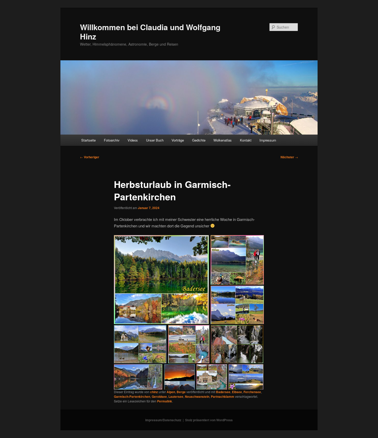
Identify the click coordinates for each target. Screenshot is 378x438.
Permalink (164, 401)
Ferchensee (252, 392)
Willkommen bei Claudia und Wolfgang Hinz (150, 31)
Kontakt (245, 140)
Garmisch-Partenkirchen (132, 396)
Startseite (88, 140)
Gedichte (198, 140)
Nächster (289, 157)
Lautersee (175, 396)
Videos (133, 140)
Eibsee (237, 392)
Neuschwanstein (197, 396)
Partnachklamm (222, 396)
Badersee (223, 392)
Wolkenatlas (222, 140)
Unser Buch (155, 140)
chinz (154, 392)
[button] (161, 280)
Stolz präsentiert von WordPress (209, 420)
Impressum (267, 140)
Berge (181, 392)
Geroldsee (159, 396)
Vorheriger (89, 157)
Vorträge (178, 140)
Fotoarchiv (112, 140)
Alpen (171, 392)
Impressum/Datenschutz (163, 420)
